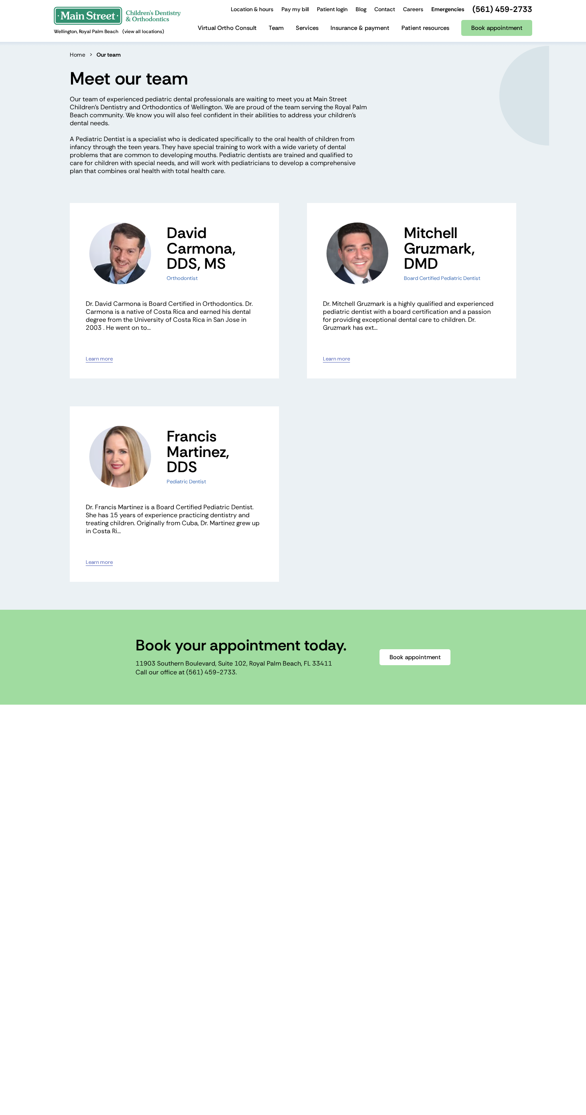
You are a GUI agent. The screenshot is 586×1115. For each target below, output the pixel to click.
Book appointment (415, 657)
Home (77, 54)
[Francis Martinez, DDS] (120, 456)
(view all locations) (143, 31)
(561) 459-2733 (211, 672)
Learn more (99, 359)
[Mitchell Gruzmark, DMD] (357, 253)
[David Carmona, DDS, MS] (120, 253)
